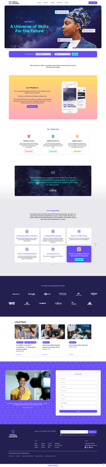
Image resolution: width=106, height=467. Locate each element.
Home (36, 443)
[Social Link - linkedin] (85, 447)
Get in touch (79, 259)
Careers (43, 445)
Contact (66, 2)
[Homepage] (20, 2)
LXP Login (57, 447)
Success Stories (58, 445)
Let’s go (75, 54)
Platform (46, 2)
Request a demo (32, 106)
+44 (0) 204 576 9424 (90, 443)
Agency (52, 2)
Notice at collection (53, 465)
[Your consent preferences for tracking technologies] (104, 465)
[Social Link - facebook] (90, 447)
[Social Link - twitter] (87, 447)
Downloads (57, 443)
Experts (43, 443)
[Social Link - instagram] (92, 447)
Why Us (39, 2)
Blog (49, 447)
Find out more (28, 151)
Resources (59, 2)
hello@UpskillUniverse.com (91, 445)
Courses (50, 443)
